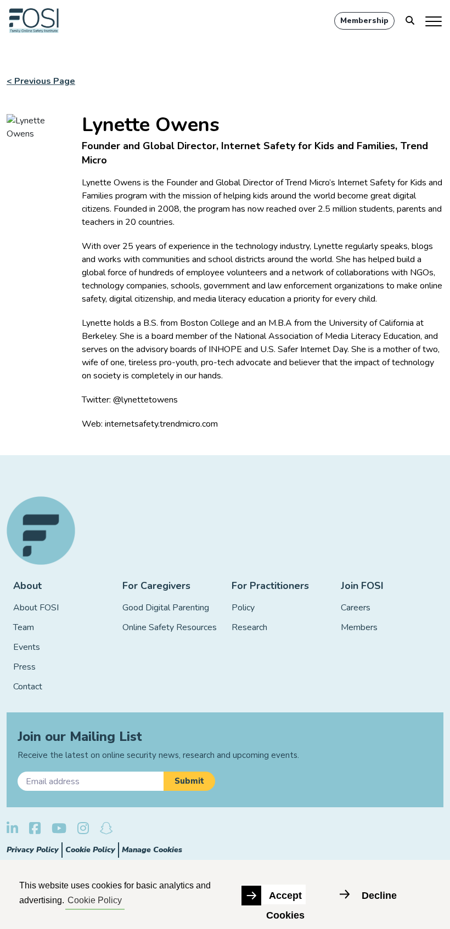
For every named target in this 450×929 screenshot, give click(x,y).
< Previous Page (41, 81)
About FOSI (36, 608)
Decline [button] (379, 895)
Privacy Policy (33, 850)
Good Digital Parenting (165, 608)
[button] (189, 781)
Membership (364, 20)
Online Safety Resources (169, 627)
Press (24, 667)
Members (359, 627)
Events (26, 647)
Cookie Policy (90, 850)
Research (249, 627)
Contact (27, 687)
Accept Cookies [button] (285, 897)
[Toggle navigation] (434, 21)
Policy (243, 608)
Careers (355, 608)
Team (23, 627)
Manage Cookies (152, 850)
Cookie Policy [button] (95, 900)
